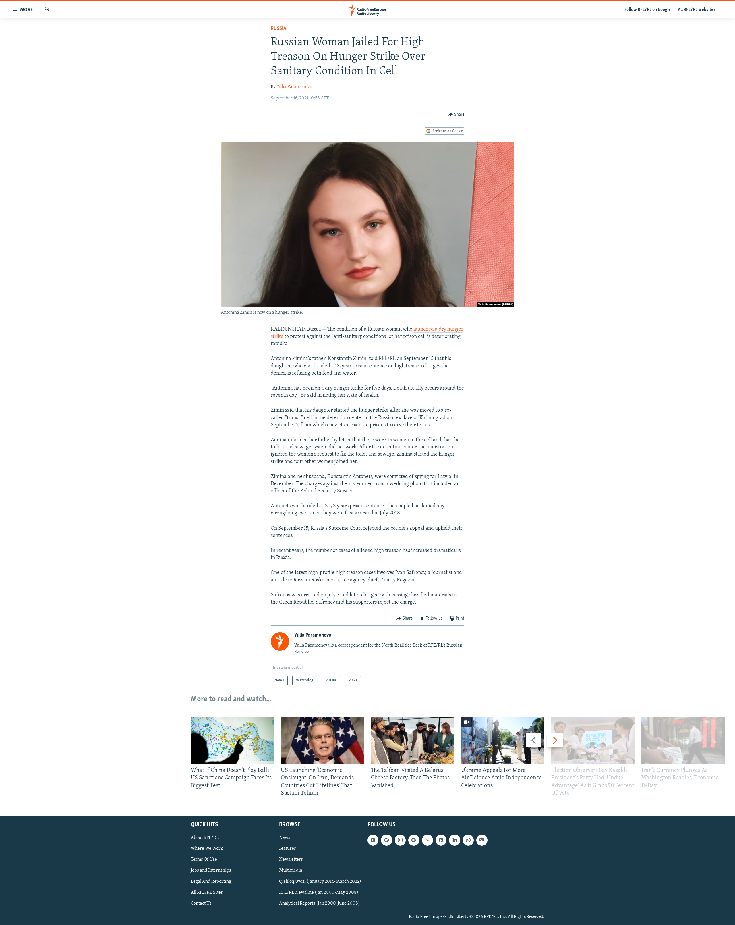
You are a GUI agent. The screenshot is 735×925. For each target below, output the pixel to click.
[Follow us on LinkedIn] (454, 840)
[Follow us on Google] (413, 840)
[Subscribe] (481, 840)
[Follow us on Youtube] (373, 840)
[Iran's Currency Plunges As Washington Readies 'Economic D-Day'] (683, 740)
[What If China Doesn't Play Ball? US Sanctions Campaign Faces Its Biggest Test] (232, 740)
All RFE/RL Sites (207, 892)
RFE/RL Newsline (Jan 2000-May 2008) (318, 892)
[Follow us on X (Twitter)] (427, 840)
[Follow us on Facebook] (441, 840)
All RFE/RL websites (696, 9)
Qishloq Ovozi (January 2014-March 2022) (320, 881)
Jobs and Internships (211, 870)
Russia (278, 28)
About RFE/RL (205, 837)
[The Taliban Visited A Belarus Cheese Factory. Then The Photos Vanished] (412, 740)
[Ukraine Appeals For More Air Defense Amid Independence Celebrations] (502, 740)
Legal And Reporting (211, 881)
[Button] (456, 114)
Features (287, 848)
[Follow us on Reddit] (386, 840)
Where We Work (207, 848)
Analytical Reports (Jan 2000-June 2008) (319, 903)
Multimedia (290, 870)
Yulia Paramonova (294, 86)
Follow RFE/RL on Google (647, 9)
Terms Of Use (204, 859)
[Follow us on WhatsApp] (468, 840)
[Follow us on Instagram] (400, 840)
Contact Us (201, 903)
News (284, 837)
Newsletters (291, 859)
